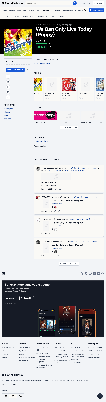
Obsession (6, 351)
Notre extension (37, 380)
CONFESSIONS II (95, 351)
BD (72, 343)
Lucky (21, 354)
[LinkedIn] (98, 274)
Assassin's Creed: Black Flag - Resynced (43, 359)
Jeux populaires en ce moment (44, 366)
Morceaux (48, 25)
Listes (37, 107)
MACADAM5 (46, 197)
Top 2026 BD (76, 347)
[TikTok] (94, 274)
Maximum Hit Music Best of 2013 (67, 94)
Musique (93, 343)
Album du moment (95, 357)
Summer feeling (55, 171)
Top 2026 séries (25, 347)
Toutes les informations (43, 63)
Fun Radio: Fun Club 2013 (50, 94)
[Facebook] (86, 274)
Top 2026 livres (60, 347)
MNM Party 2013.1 (34, 93)
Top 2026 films (8, 347)
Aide (47, 380)
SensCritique (40, 25)
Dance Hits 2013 (85, 93)
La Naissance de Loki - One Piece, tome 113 (77, 356)
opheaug (45, 241)
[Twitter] (82, 274)
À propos (6, 380)
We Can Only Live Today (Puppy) (63, 25)
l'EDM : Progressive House (74, 171)
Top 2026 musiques (95, 347)
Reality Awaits (93, 354)
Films (5, 343)
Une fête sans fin (77, 351)
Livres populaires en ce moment (62, 361)
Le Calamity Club (60, 351)
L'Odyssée (6, 354)
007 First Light (42, 353)
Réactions (39, 137)
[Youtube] (102, 274)
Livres (57, 343)
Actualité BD (76, 362)
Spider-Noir (23, 351)
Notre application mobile (20, 380)
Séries (22, 343)
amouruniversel (47, 168)
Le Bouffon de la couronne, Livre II (61, 355)
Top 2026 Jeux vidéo (42, 348)
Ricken (44, 219)
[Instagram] (90, 274)
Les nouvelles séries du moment (27, 358)
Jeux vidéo (42, 343)
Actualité (5, 357)
